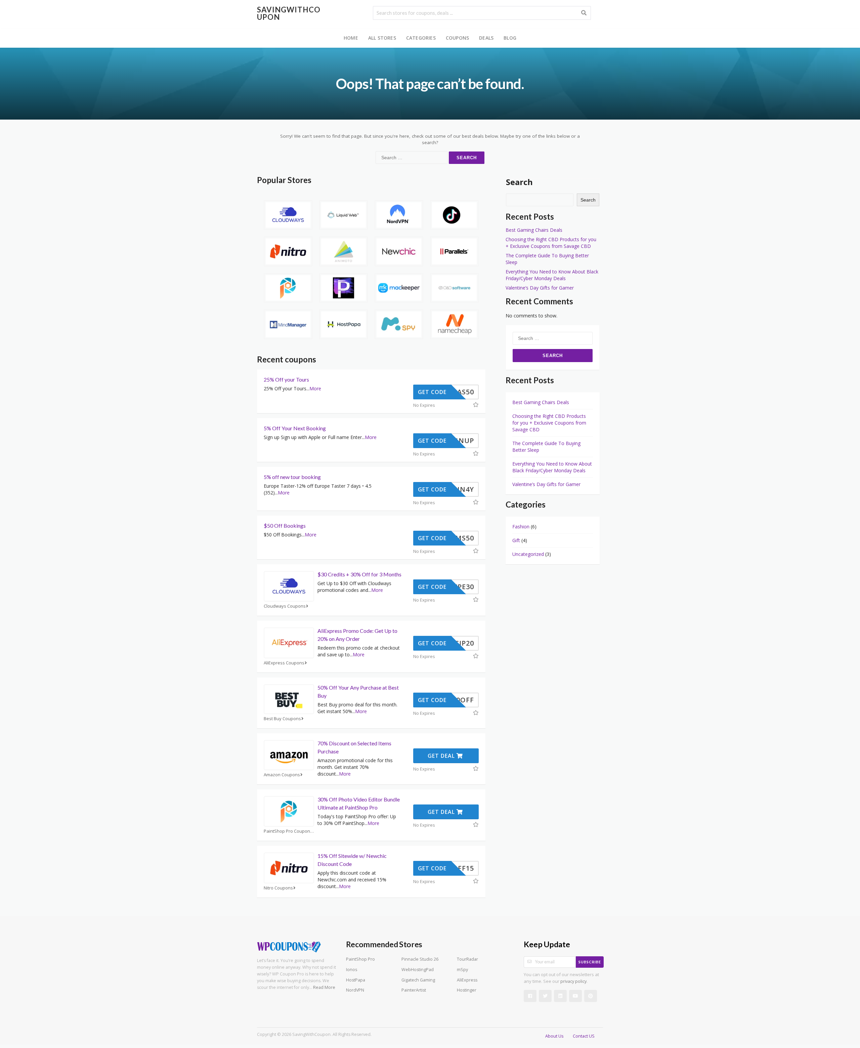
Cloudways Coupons (285, 606)
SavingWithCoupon (288, 13)
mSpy (462, 969)
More (315, 388)
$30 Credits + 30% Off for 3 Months (359, 574)
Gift (516, 540)
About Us (554, 1036)
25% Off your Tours (286, 379)
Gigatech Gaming (418, 980)
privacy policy (573, 981)
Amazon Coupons (282, 775)
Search (519, 181)
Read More (324, 987)
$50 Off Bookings (285, 525)
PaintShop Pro (360, 959)
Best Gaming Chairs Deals (534, 230)
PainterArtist (413, 990)
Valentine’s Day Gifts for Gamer (540, 288)
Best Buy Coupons (282, 719)
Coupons (457, 38)
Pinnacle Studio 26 (419, 959)
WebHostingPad (417, 969)
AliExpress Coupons (284, 663)
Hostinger (466, 990)
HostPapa (355, 980)
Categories (421, 38)
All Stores (382, 38)
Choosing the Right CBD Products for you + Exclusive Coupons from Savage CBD (551, 242)
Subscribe (589, 962)
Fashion (520, 526)
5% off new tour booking (292, 477)
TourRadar (467, 959)
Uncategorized (528, 554)
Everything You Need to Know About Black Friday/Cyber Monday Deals (552, 274)
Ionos (351, 969)
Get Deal (442, 755)
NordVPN (355, 990)
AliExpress (467, 980)
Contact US (584, 1036)
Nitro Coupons (278, 888)
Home (351, 38)
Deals (486, 38)
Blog (510, 38)
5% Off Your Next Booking (295, 428)
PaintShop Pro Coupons (288, 831)
